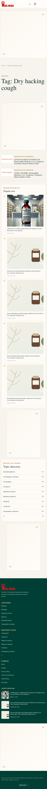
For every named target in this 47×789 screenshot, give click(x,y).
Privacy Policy (5, 671)
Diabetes (4, 606)
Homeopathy (5, 633)
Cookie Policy (5, 679)
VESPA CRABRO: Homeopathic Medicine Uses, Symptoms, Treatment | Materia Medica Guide (28, 175)
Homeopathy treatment (8, 651)
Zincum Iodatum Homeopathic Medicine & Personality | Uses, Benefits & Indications (23, 357)
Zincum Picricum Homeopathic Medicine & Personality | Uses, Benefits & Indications (24, 272)
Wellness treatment (6, 644)
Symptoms (4, 637)
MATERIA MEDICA (6, 620)
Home (3, 65)
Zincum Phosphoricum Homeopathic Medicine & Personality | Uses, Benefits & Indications (25, 314)
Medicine (4, 617)
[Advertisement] (23, 34)
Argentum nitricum (6, 613)
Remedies (4, 609)
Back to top (24, 785)
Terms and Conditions (7, 675)
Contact (3, 668)
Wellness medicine (6, 640)
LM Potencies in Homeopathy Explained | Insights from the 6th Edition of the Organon (24, 229)
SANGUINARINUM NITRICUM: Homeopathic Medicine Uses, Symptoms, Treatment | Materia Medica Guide (29, 161)
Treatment (4, 648)
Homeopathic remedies (8, 624)
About (3, 664)
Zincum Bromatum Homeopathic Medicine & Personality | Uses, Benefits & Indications (24, 399)
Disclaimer (4, 682)
